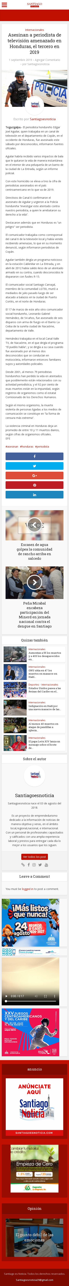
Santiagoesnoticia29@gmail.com (34, 1280)
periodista (43, 446)
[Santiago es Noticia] (34, 4)
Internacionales (34, 30)
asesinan (12, 446)
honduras (27, 446)
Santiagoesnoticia (38, 64)
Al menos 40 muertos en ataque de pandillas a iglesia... (43, 727)
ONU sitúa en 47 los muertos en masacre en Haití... (43, 674)
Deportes (34, 684)
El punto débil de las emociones (34, 1237)
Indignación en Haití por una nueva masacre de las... (45, 707)
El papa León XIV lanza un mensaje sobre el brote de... (44, 745)
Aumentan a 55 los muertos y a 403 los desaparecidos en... (45, 656)
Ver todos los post (34, 857)
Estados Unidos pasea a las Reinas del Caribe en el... (45, 689)
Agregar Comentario (47, 60)
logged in (27, 889)
